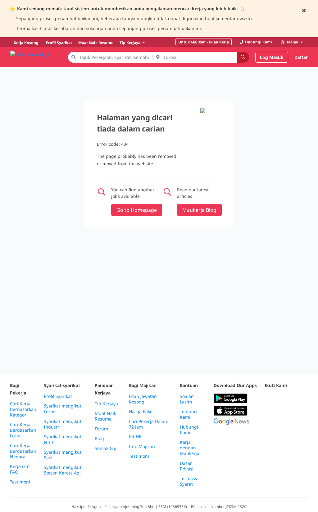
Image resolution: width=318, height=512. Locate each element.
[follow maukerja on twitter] (282, 398)
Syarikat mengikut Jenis (62, 439)
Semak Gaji (106, 448)
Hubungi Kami (189, 429)
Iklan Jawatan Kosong (143, 399)
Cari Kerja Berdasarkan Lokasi (23, 430)
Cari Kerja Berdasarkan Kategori (23, 409)
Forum (101, 429)
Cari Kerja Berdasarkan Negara (23, 451)
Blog (99, 438)
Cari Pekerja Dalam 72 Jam (148, 424)
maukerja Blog (199, 210)
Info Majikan (142, 446)
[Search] (243, 57)
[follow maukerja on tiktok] (295, 413)
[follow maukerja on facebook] (268, 398)
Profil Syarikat (58, 396)
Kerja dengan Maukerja (189, 447)
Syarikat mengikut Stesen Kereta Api (62, 470)
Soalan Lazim (187, 399)
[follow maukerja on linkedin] (282, 413)
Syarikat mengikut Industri (62, 424)
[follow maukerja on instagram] (268, 413)
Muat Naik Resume (105, 416)
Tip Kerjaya (106, 404)
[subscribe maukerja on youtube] (295, 398)
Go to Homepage (136, 210)
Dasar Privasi (186, 466)
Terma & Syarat (188, 481)
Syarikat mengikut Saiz (62, 455)
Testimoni (20, 482)
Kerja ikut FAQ (20, 469)
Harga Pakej (141, 411)
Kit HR (135, 436)
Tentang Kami (188, 414)
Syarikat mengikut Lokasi (62, 408)
